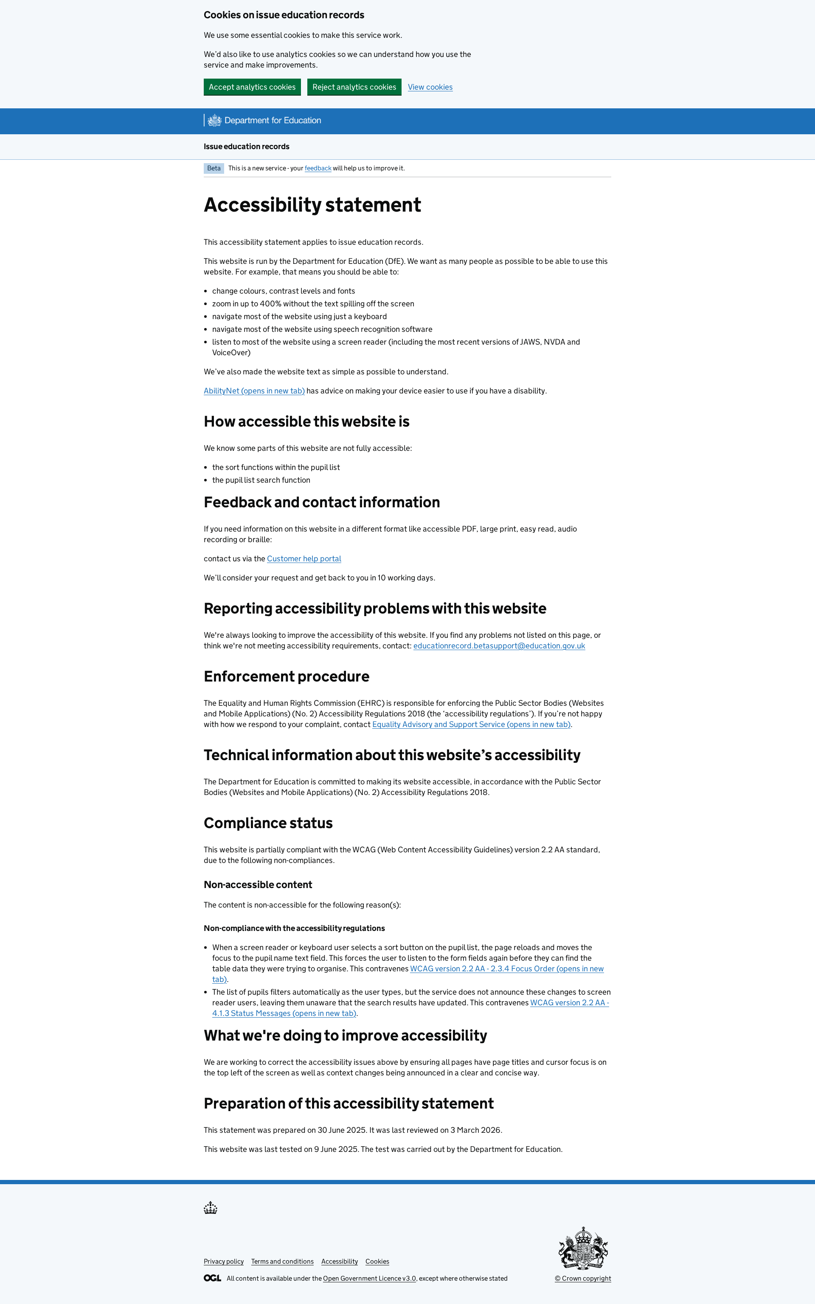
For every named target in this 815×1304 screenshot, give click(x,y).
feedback (318, 168)
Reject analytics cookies (354, 87)
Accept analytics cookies (252, 87)
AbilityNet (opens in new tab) (254, 391)
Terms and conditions (282, 1261)
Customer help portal (304, 558)
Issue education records (246, 146)
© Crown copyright (583, 1278)
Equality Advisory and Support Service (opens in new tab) (471, 724)
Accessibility (339, 1261)
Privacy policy (224, 1261)
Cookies (377, 1261)
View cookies (430, 87)
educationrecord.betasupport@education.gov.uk (499, 646)
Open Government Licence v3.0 (369, 1278)
